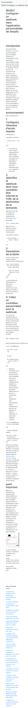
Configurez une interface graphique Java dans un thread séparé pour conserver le (12, 637)
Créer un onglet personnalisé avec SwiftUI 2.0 (11, 646)
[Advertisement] (12, 39)
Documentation (7, 2)
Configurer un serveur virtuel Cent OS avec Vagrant (12, 670)
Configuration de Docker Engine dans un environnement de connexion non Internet (12, 662)
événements (14, 51)
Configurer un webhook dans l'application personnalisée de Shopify (11, 595)
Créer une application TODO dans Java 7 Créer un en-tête (12, 623)
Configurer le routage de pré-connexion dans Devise (12, 612)
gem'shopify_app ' (11, 218)
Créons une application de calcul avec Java (12, 629)
